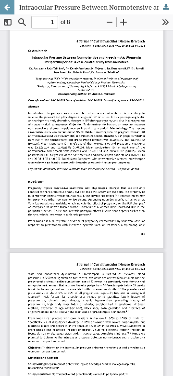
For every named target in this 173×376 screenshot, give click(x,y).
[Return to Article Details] (7, 7)
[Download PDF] (166, 7)
